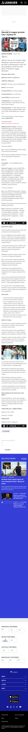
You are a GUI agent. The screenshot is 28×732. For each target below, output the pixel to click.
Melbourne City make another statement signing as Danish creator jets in (19, 505)
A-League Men (5, 431)
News (7, 30)
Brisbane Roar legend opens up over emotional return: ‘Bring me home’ (12, 481)
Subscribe (7, 449)
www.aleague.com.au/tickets (11, 123)
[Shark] (21, 630)
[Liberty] (5, 640)
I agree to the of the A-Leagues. (14, 442)
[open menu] (25, 2)
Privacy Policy (13, 442)
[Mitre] (5, 650)
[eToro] (13, 640)
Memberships (4, 721)
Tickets (16, 718)
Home (2, 30)
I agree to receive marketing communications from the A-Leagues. (13, 445)
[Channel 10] (5, 661)
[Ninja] (13, 630)
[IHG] (13, 650)
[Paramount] (13, 661)
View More (24, 458)
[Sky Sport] (21, 661)
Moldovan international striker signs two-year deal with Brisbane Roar (20, 497)
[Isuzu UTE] (5, 630)
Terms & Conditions (19, 714)
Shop (2, 718)
